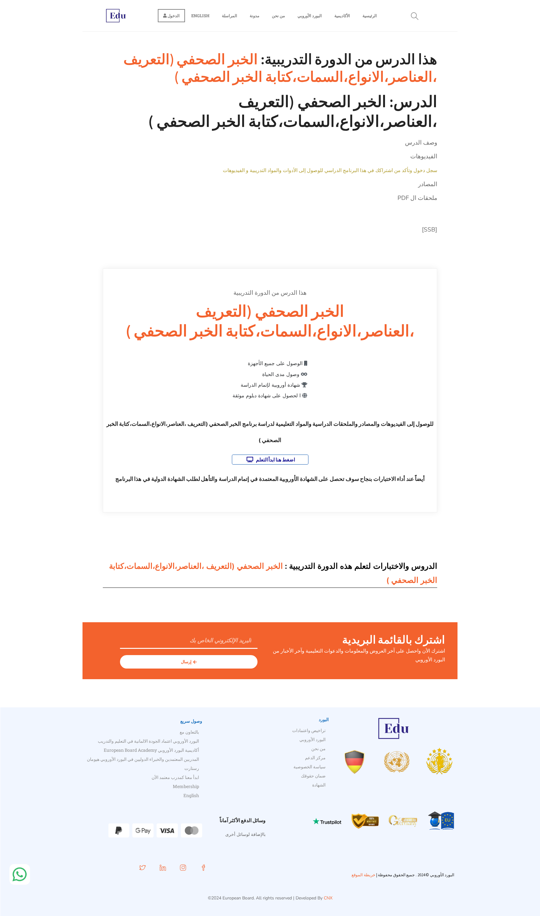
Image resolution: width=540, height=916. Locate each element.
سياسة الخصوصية (309, 767)
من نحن (278, 15)
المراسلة (229, 15)
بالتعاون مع (189, 732)
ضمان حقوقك (313, 776)
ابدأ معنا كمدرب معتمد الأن (175, 777)
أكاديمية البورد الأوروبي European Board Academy (151, 750)
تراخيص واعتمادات (309, 730)
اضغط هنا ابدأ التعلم (275, 459)
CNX (328, 898)
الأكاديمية (342, 15)
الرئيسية (369, 15)
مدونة (254, 15)
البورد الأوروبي (310, 15)
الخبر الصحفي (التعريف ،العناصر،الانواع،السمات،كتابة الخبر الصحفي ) (280, 67)
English (200, 15)
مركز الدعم (315, 758)
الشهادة (319, 785)
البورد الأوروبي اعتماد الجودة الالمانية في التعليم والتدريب (148, 741)
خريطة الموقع (363, 875)
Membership (186, 786)
